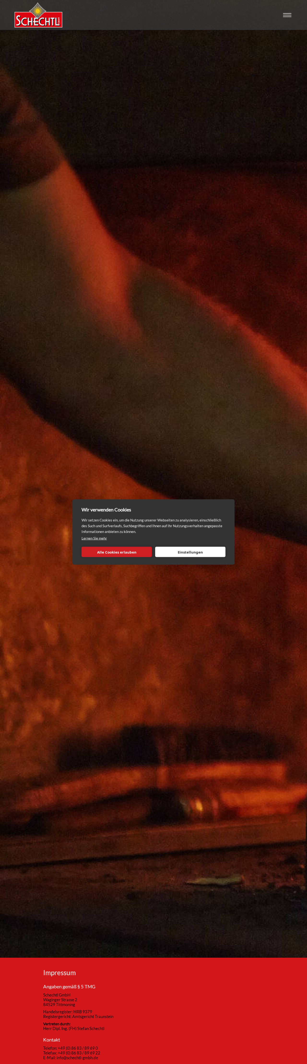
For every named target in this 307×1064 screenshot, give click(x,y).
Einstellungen (190, 551)
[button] (287, 12)
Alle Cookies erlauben (116, 551)
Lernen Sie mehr (94, 538)
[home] (38, 15)
